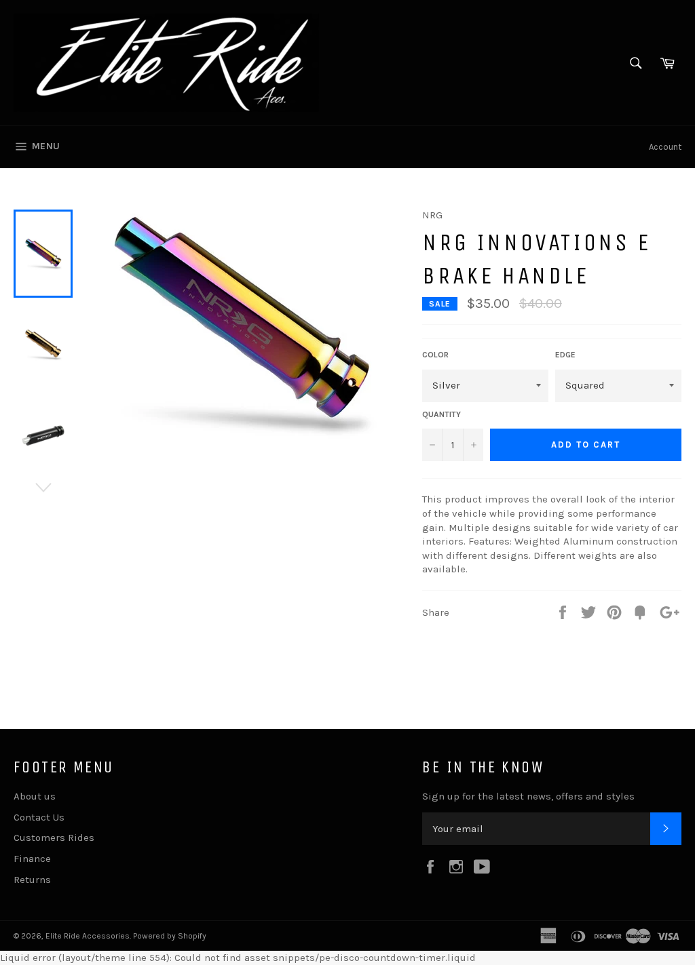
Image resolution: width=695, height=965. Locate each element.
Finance (32, 858)
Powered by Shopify (169, 936)
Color (435, 354)
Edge (565, 354)
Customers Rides (54, 837)
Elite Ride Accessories (87, 936)
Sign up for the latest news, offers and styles (528, 796)
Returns (32, 879)
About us (35, 796)
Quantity (441, 414)
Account (665, 147)
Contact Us (39, 817)
